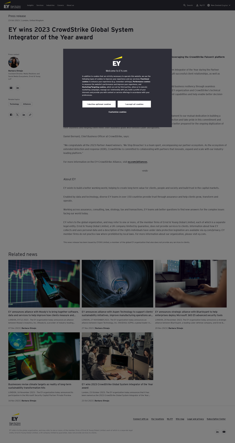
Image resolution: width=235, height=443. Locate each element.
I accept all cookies (134, 104)
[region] (117, 88)
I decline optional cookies (99, 104)
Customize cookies (117, 111)
